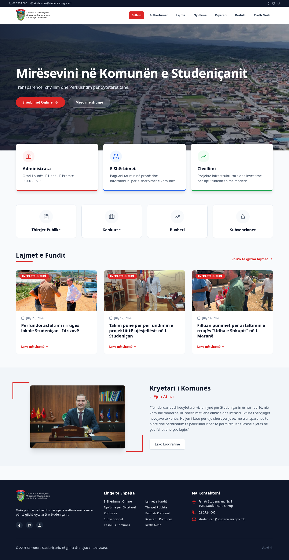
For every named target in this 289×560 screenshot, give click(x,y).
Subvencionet (113, 519)
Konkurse (110, 513)
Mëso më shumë (89, 102)
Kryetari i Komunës (158, 519)
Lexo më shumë (32, 346)
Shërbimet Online (37, 102)
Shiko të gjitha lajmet (249, 259)
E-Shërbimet (159, 15)
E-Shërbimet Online (118, 501)
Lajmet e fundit (156, 501)
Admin (269, 547)
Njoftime (200, 15)
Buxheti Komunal (157, 513)
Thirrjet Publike (156, 507)
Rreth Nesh (262, 15)
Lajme (180, 15)
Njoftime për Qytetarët (120, 507)
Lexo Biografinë (167, 444)
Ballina (136, 15)
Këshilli (240, 15)
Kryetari (221, 15)
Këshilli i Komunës (117, 525)
